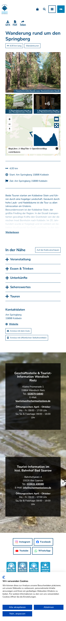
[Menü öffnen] (52, 9)
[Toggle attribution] (57, 148)
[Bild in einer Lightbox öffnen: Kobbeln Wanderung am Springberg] (33, 72)
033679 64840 (35, 393)
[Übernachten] (61, 9)
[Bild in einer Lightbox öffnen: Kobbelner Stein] (47, 104)
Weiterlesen (12, 232)
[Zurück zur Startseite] (4, 9)
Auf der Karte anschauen (48, 250)
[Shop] (37, 9)
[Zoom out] (9, 124)
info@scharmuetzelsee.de (37, 487)
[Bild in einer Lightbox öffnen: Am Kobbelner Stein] (18, 104)
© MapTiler (24, 148)
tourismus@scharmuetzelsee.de (33, 401)
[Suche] (44, 9)
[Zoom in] (9, 119)
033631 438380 (35, 484)
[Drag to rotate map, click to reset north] (9, 129)
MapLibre (12, 148)
